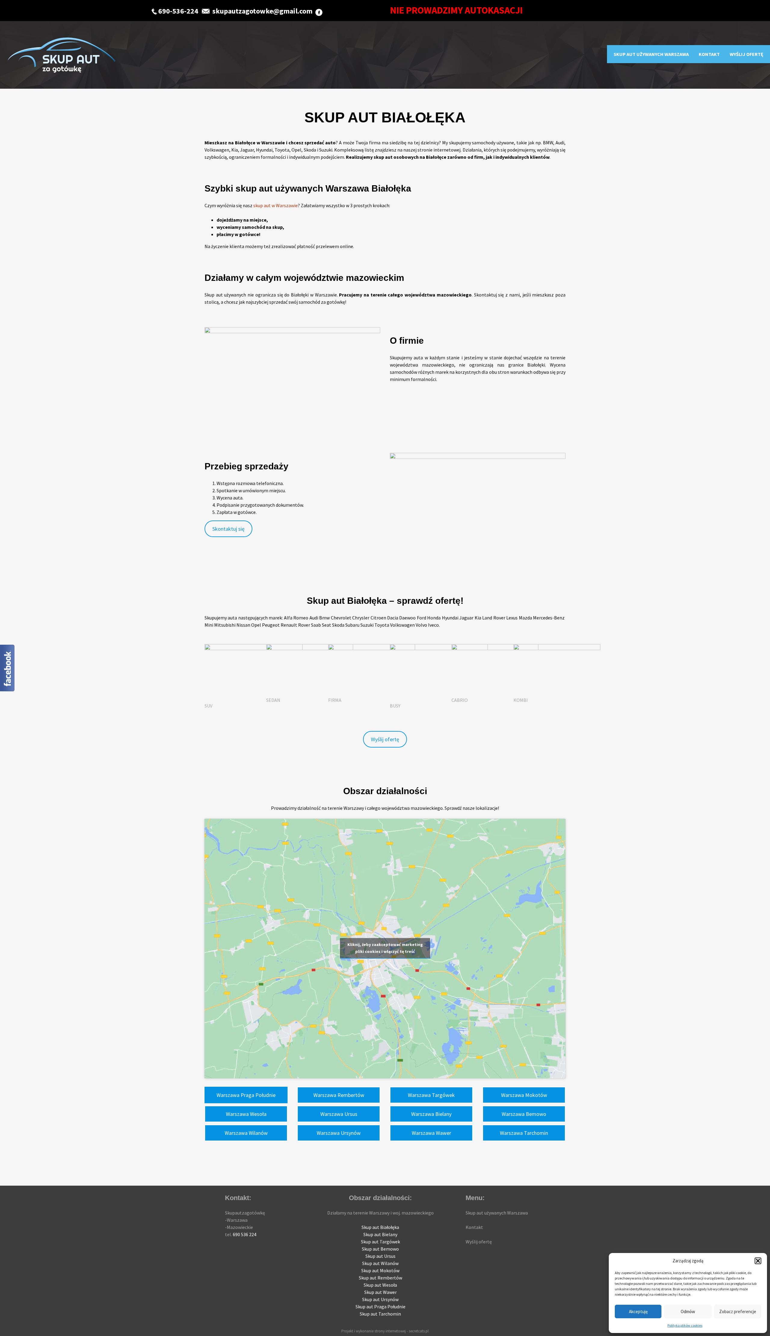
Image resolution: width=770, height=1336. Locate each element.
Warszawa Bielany (431, 1113)
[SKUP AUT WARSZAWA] (61, 55)
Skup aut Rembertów (380, 1278)
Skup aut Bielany (380, 1234)
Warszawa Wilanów (246, 1132)
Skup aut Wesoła (380, 1285)
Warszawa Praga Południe (246, 1095)
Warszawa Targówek (431, 1095)
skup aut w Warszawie (275, 205)
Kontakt (709, 54)
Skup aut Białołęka (380, 1227)
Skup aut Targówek (380, 1242)
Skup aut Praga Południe (380, 1307)
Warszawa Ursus (338, 1113)
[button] (758, 1261)
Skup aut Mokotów (380, 1270)
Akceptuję (638, 1311)
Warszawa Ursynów (339, 1132)
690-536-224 (178, 11)
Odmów (688, 1311)
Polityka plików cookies (684, 1325)
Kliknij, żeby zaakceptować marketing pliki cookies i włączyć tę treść (385, 948)
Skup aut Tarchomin (380, 1314)
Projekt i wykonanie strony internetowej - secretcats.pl (385, 1331)
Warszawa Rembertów (338, 1095)
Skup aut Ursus (380, 1256)
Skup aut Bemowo (380, 1249)
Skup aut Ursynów (380, 1299)
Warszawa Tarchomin (524, 1132)
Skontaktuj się (228, 528)
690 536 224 (244, 1234)
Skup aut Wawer (380, 1292)
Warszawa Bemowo (524, 1113)
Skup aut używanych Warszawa (651, 54)
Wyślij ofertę (746, 54)
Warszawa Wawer (431, 1132)
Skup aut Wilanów (380, 1263)
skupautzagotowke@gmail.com (262, 11)
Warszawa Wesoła (246, 1113)
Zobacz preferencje (737, 1311)
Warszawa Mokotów (524, 1095)
